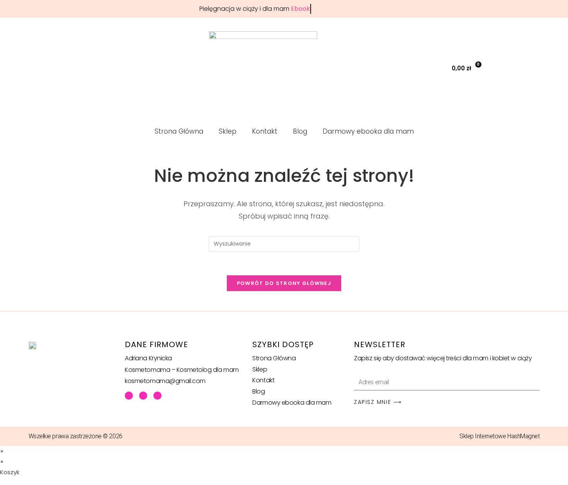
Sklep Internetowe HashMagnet (499, 436)
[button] (424, 68)
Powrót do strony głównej (284, 283)
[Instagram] (157, 396)
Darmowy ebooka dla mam (368, 131)
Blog (300, 131)
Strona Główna (179, 131)
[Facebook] (129, 396)
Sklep (227, 131)
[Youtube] (143, 396)
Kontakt (264, 131)
